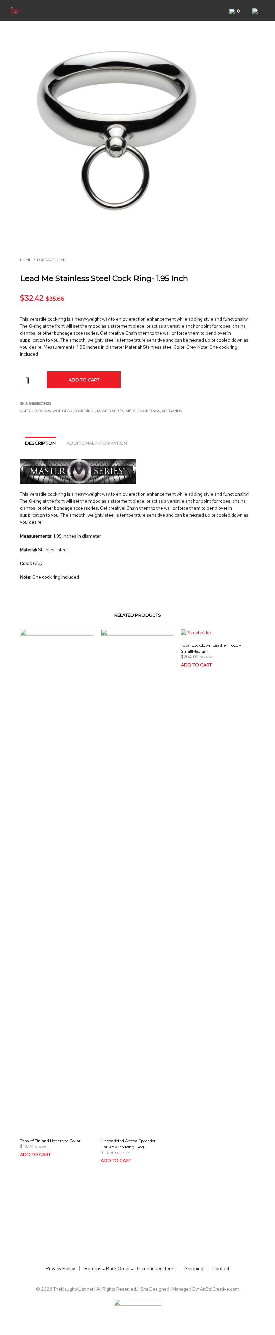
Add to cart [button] (35, 1154)
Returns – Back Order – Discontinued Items (130, 1268)
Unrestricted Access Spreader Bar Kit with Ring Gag (128, 1143)
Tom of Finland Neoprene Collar (50, 1140)
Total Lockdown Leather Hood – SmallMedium (211, 648)
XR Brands (172, 411)
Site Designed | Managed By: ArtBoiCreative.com (189, 1289)
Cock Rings (84, 411)
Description (40, 443)
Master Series (110, 411)
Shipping (194, 1268)
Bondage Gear (51, 260)
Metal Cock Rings (143, 411)
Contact (220, 1268)
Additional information (97, 443)
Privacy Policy (60, 1268)
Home (25, 260)
